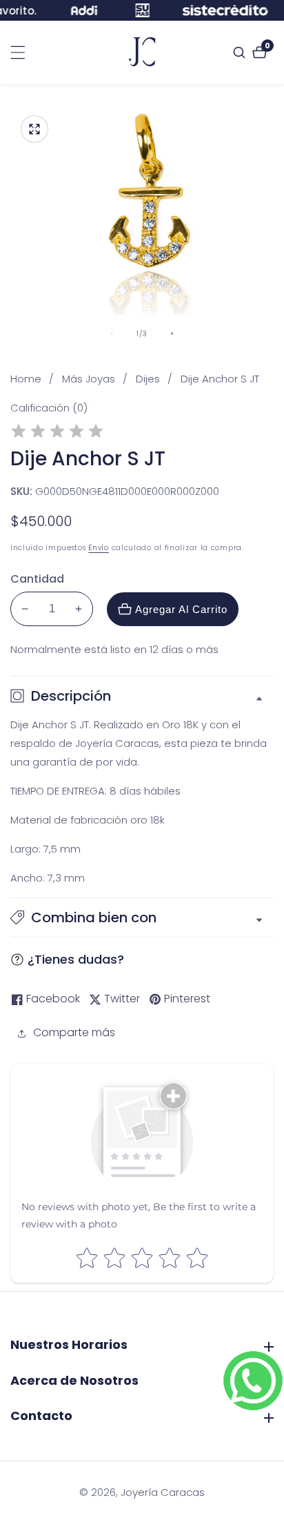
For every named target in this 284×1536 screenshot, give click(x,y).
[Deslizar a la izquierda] (112, 333)
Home (25, 378)
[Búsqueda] (241, 52)
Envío (98, 548)
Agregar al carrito (181, 609)
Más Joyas (88, 378)
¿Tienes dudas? (76, 959)
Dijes (148, 378)
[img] (57, 433)
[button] (142, 917)
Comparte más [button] (74, 1032)
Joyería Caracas (163, 1492)
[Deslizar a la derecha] (172, 333)
